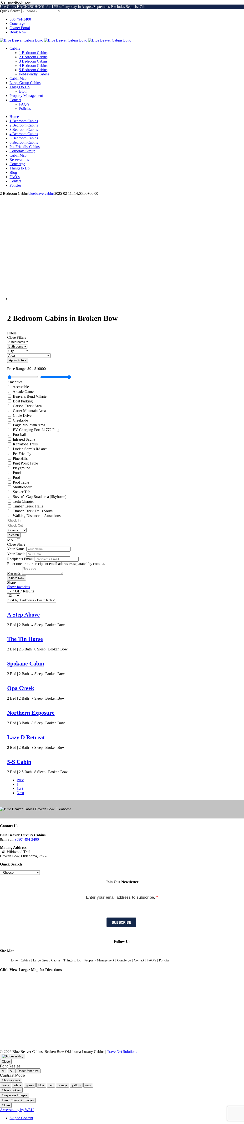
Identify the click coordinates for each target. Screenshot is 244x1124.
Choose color (11, 1080)
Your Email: (16, 554)
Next (20, 793)
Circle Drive (22, 415)
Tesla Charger (23, 501)
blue (41, 1085)
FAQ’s (151, 960)
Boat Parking (23, 401)
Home (14, 960)
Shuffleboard (22, 487)
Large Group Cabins (46, 960)
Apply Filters (17, 360)
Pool (16, 477)
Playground (21, 468)
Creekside (20, 420)
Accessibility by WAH (17, 1110)
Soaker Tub (21, 492)
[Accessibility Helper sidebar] (12, 1056)
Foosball (19, 435)
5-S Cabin (19, 762)
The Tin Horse (25, 639)
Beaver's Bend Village (29, 396)
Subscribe (121, 922)
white (17, 1085)
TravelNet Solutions (122, 1052)
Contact (139, 960)
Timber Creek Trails (28, 506)
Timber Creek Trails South (33, 511)
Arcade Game (23, 392)
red (51, 1085)
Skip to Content (21, 1118)
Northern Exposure (31, 713)
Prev (20, 780)
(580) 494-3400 (27, 839)
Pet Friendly (22, 454)
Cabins (25, 960)
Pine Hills (20, 458)
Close (6, 1061)
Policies (164, 960)
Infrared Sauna (24, 439)
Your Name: (16, 549)
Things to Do (72, 960)
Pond (17, 473)
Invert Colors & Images (18, 1100)
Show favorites (18, 587)
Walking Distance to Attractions (37, 516)
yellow (76, 1085)
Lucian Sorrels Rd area (30, 449)
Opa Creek (20, 688)
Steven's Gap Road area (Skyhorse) (39, 497)
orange (62, 1085)
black (5, 1085)
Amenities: (15, 382)
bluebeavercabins (41, 193)
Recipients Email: (20, 559)
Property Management (99, 960)
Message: (14, 573)
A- (3, 1071)
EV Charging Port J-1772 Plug (36, 430)
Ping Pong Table (25, 463)
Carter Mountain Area (29, 411)
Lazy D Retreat (26, 737)
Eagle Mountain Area (29, 425)
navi (88, 1085)
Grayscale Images (14, 1095)
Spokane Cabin (25, 663)
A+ (12, 1071)
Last (20, 788)
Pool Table (21, 482)
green (30, 1085)
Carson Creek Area (27, 406)
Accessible (21, 387)
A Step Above (23, 615)
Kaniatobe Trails (25, 444)
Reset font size (28, 1071)
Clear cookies (11, 1090)
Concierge (124, 960)
